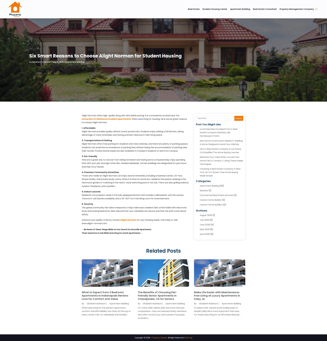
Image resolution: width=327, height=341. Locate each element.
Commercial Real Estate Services (216, 195)
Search (239, 118)
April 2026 (205, 234)
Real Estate (194, 9)
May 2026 (204, 229)
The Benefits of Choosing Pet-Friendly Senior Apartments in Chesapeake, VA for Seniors (157, 296)
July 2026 (204, 219)
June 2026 (205, 224)
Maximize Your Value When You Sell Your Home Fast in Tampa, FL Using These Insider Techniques (221, 160)
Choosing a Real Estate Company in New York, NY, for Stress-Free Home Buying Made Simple (220, 172)
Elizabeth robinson (41, 62)
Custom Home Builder (210, 199)
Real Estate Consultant (265, 9)
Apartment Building (240, 9)
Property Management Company (297, 9)
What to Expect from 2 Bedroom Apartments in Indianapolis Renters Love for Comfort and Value (105, 296)
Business (204, 190)
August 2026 (206, 215)
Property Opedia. (159, 337)
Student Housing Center (214, 9)
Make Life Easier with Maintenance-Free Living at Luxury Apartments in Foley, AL (217, 296)
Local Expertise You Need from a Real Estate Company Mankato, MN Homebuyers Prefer (218, 132)
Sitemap (188, 337)
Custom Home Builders (211, 204)
